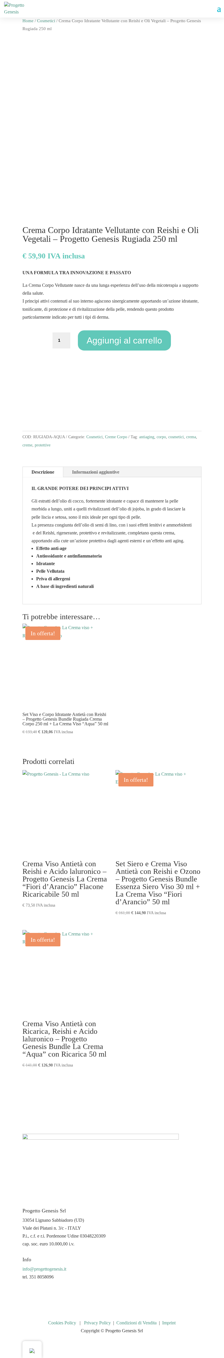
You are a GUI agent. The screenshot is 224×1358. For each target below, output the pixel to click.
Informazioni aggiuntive (95, 472)
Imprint (169, 1322)
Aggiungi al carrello (124, 340)
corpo (161, 437)
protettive (42, 445)
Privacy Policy (97, 1322)
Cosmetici (46, 20)
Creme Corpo (116, 437)
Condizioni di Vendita (136, 1322)
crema (191, 437)
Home (28, 20)
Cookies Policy (62, 1322)
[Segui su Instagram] (38, 1294)
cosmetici (176, 437)
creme (27, 445)
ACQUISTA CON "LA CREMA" (112, 406)
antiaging (146, 437)
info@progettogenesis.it (44, 1268)
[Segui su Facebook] (27, 1294)
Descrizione (43, 472)
